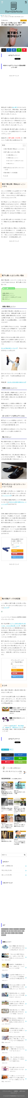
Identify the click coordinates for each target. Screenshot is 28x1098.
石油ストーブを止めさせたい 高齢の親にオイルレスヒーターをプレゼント (13, 1049)
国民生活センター (17, 727)
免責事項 (16, 1091)
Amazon (14, 550)
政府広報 (13, 725)
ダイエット (16, 929)
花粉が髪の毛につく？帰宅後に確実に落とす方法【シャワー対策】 (16, 1011)
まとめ (6, 175)
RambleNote (13, 1095)
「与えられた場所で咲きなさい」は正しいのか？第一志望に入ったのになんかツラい (13, 957)
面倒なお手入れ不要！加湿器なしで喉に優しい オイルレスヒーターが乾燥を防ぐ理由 (13, 1039)
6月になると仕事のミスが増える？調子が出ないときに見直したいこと (17, 986)
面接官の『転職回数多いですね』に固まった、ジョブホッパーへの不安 (13, 967)
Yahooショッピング (17, 557)
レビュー (3, 931)
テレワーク (22, 929)
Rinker (17, 546)
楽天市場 (14, 553)
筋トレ (12, 933)
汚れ (3, 933)
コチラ (5, 607)
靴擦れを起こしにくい (13, 157)
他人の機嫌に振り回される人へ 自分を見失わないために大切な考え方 (17, 947)
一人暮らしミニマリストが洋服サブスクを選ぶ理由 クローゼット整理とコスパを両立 (13, 1078)
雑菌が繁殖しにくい (12, 155)
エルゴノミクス (5, 929)
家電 (12, 931)
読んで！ (20, 933)
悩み (12, 749)
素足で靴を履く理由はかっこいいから (14, 149)
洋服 (6, 933)
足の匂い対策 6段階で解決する (16, 382)
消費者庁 (7, 727)
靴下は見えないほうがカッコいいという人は (14, 168)
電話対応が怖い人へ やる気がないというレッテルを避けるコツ (17, 995)
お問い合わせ (22, 1091)
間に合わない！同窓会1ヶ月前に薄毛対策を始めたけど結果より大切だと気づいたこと (13, 1021)
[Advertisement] (14, 90)
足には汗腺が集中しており (8, 348)
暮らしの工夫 (5, 749)
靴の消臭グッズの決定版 (11, 172)
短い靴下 (14, 107)
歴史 (23, 931)
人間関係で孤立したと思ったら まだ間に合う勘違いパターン (17, 1030)
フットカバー (6, 495)
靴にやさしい (11, 163)
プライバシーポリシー (7, 1091)
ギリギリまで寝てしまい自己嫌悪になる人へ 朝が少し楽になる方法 (17, 1003)
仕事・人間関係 (7, 865)
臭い (16, 933)
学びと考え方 (7, 870)
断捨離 (19, 931)
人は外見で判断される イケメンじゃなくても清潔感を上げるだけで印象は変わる (13, 977)
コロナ (11, 929)
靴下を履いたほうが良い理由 (12, 152)
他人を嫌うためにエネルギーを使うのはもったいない (16, 1069)
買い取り (3, 935)
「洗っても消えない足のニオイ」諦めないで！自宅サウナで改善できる (13, 1060)
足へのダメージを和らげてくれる (15, 160)
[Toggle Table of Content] (23, 145)
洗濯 (9, 933)
